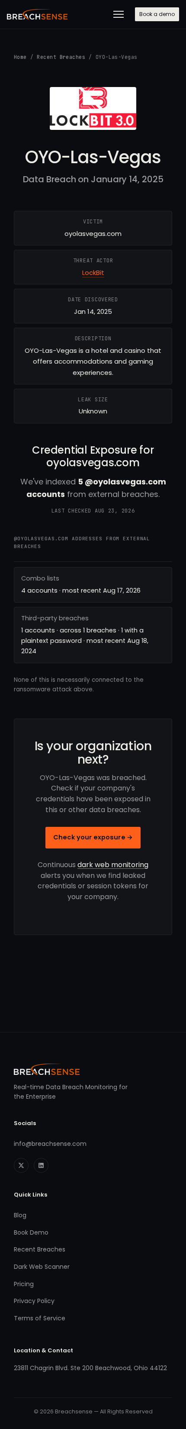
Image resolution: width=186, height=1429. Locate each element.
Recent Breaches (61, 57)
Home (20, 57)
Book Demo (31, 1232)
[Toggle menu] (118, 14)
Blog (20, 1215)
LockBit (93, 272)
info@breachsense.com (50, 1143)
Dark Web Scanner (42, 1266)
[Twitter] (21, 1165)
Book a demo (157, 14)
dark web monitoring (112, 865)
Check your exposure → (93, 837)
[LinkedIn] (41, 1165)
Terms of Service (39, 1318)
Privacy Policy (34, 1301)
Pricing (24, 1284)
